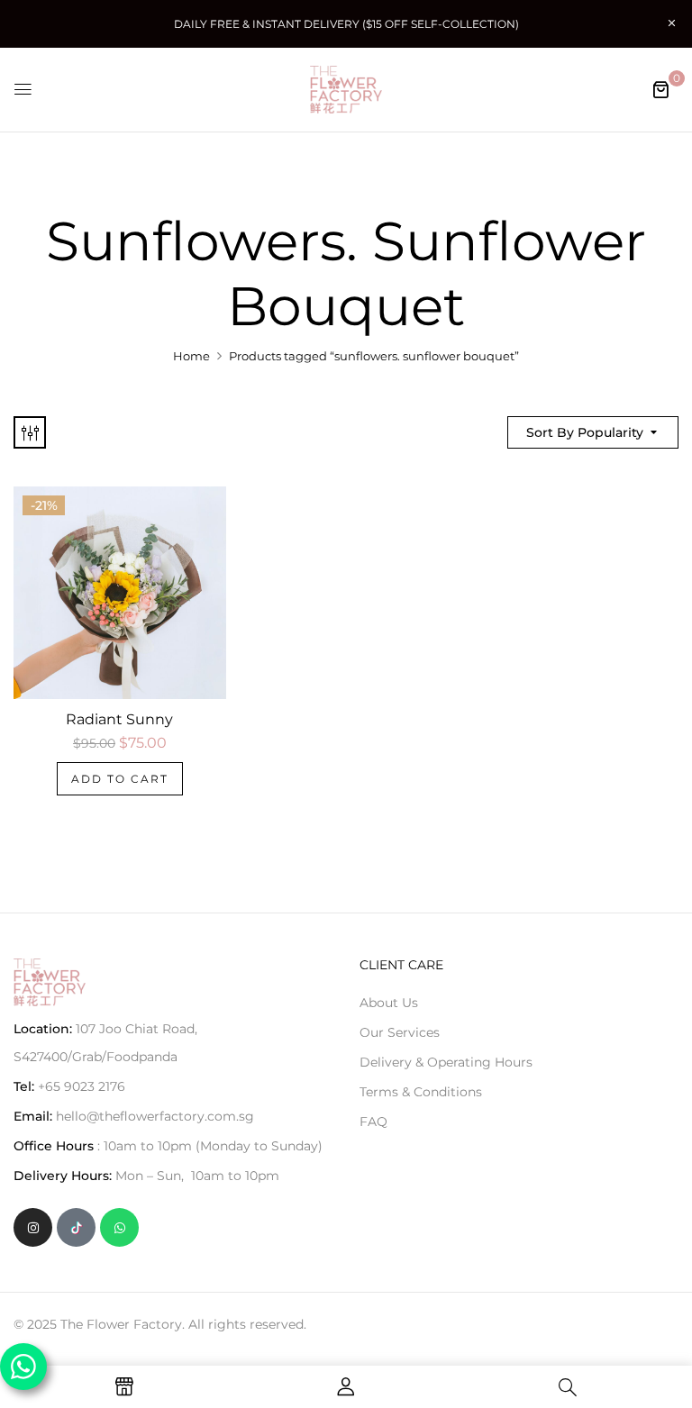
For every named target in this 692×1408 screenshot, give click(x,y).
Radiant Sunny (119, 719)
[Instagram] (33, 1227)
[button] (660, 89)
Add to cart (119, 779)
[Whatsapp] (119, 1227)
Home (191, 356)
